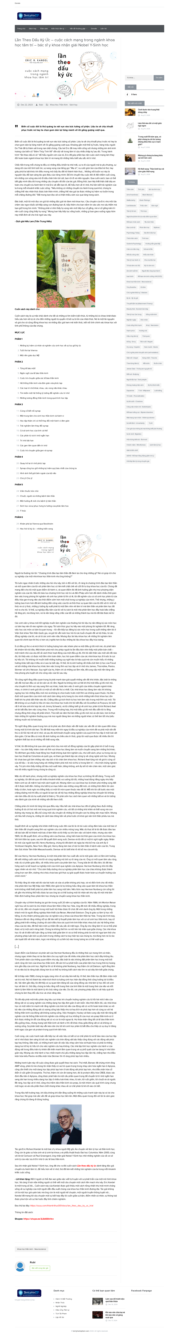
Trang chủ (21, 29)
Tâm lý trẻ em (131, 211)
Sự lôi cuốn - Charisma (134, 401)
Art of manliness (132, 195)
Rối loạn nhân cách (133, 222)
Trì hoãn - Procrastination (135, 396)
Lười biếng (158, 391)
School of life (148, 249)
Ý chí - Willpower (144, 391)
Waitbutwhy (131, 200)
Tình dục (143, 211)
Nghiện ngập (131, 320)
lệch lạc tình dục (154, 189)
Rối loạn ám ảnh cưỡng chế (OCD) (150, 276)
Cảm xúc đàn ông (133, 249)
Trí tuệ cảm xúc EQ (133, 265)
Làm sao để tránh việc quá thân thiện (114, 1300)
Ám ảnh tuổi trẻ (132, 271)
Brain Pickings (145, 200)
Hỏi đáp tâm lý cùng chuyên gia (138, 461)
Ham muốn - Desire (151, 347)
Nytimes (156, 227)
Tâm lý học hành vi (133, 260)
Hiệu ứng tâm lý (132, 336)
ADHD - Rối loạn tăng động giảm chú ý (140, 456)
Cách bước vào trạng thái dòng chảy (148, 111)
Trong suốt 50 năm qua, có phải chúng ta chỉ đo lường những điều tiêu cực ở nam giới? (149, 140)
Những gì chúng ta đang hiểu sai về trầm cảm (150, 156)
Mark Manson (147, 195)
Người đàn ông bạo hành (151, 271)
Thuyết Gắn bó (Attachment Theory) (140, 304)
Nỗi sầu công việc (133, 255)
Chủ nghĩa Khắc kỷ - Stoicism (137, 293)
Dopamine (130, 391)
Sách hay (32, 29)
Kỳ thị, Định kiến (154, 385)
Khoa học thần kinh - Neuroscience (31, 1249)
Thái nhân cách (132, 238)
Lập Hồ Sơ (60, 1317)
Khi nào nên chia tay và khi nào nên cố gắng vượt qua (115, 1315)
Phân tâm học (144, 227)
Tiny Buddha (131, 287)
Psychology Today (133, 233)
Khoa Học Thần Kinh (59, 105)
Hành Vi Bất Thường (64, 1299)
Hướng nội (143, 331)
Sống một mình (151, 314)
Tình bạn (145, 238)
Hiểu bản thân (148, 255)
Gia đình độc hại (150, 233)
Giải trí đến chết (132, 450)
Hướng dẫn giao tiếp (152, 244)
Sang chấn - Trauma (149, 358)
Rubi (39, 105)
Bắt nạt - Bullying (133, 374)
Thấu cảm (143, 206)
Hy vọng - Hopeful (133, 347)
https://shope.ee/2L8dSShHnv (38, 1219)
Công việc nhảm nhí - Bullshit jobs (139, 407)
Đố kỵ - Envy (131, 342)
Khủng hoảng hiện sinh (135, 385)
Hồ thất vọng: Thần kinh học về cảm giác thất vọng (151, 170)
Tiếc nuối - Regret (146, 342)
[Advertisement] (116, 16)
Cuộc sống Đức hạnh (134, 325)
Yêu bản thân (149, 222)
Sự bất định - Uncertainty (136, 423)
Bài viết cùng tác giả (40, 1268)
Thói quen (146, 336)
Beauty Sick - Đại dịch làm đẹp (137, 309)
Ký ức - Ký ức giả (132, 298)
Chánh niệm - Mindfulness (136, 445)
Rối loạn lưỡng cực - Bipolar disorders (140, 412)
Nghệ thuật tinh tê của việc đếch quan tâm (142, 217)
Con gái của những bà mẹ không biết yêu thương (144, 429)
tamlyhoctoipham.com (81, 1331)
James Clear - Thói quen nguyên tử (139, 369)
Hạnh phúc (131, 331)
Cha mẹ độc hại (149, 260)
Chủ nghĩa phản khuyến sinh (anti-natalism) (142, 352)
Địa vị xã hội (131, 227)
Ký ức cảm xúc (149, 265)
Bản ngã (154, 206)
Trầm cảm (44, 29)
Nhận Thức (60, 1303)
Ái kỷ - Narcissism (152, 325)
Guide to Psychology (134, 244)
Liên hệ (104, 29)
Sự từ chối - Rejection (134, 434)
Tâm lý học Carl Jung (134, 314)
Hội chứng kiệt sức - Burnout (137, 439)
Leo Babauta (131, 206)
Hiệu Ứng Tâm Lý (62, 1310)
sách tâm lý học (155, 445)
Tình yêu (141, 189)
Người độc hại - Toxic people (137, 380)
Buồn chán (158, 363)
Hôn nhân (144, 320)
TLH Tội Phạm (61, 1314)
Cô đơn (143, 287)
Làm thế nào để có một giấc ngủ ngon (150, 124)
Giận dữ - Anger (132, 358)
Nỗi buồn (146, 363)
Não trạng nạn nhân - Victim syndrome (140, 418)
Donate (17, 3)
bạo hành (130, 276)
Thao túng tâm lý (133, 363)
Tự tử (151, 423)
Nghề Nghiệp (61, 1306)
